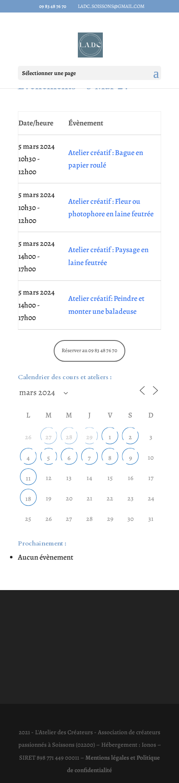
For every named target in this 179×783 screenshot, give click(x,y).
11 (28, 478)
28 (69, 437)
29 (89, 437)
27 (48, 437)
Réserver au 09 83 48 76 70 (89, 350)
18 (28, 498)
